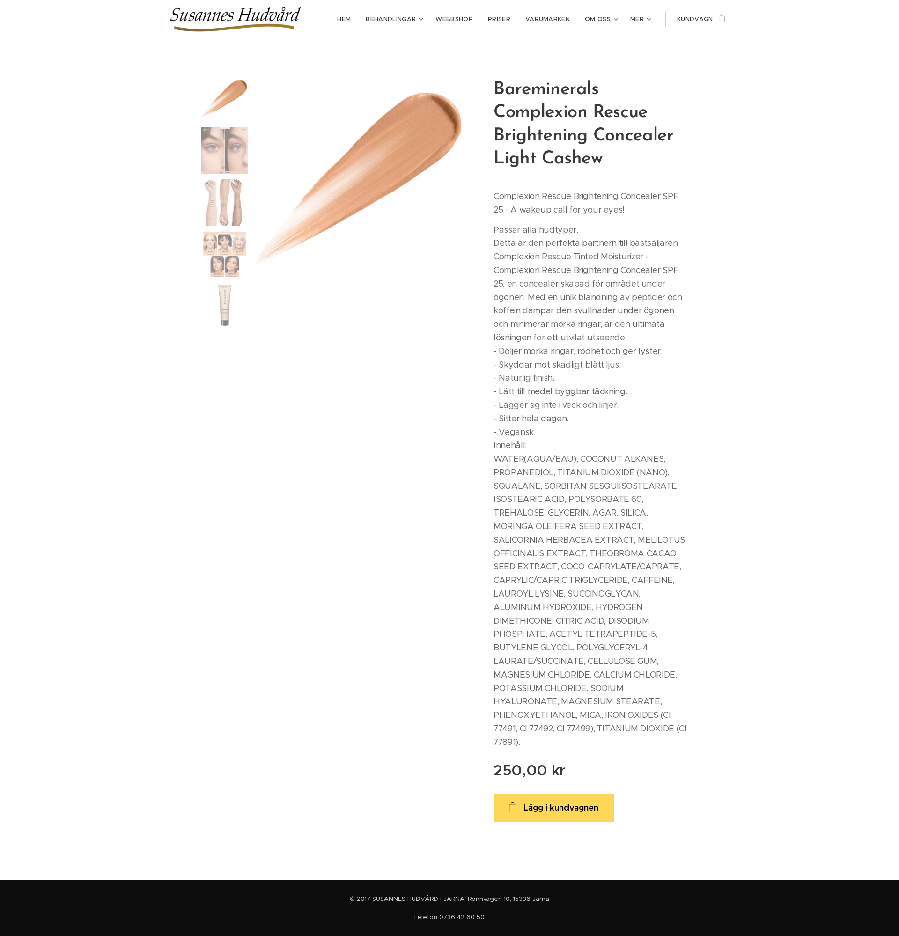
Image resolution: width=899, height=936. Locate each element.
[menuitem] (346, 19)
